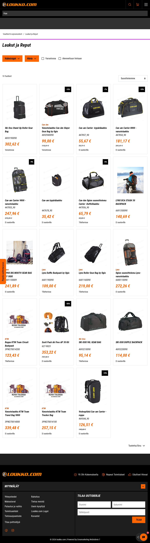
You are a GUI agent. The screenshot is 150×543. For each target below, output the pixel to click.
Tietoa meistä (37, 501)
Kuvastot (35, 516)
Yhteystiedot (11, 496)
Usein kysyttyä (38, 506)
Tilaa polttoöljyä (12, 522)
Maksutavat (10, 501)
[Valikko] (146, 4)
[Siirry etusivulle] (19, 4)
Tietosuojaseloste (13, 516)
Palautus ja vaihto (13, 506)
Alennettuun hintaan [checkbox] (72, 58)
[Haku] (130, 4)
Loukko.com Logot (39, 511)
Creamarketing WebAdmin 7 (88, 539)
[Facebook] (6, 530)
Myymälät (12, 486)
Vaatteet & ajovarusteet (12, 34)
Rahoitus (35, 496)
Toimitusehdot (11, 511)
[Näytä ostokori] (138, 4)
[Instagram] (13, 530)
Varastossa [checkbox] (50, 58)
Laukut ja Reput (31, 34)
